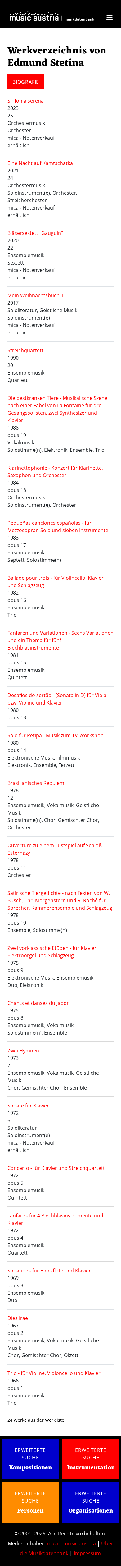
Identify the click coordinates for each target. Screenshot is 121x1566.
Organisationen (91, 1511)
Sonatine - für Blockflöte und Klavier (49, 1270)
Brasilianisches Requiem (35, 783)
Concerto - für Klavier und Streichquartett (56, 1168)
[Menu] (109, 18)
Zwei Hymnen (23, 1050)
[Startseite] (52, 17)
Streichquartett (25, 350)
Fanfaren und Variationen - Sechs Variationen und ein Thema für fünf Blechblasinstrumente (60, 640)
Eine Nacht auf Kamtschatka (40, 163)
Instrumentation (91, 1467)
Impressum (87, 1553)
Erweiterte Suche (30, 1454)
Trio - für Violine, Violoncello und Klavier (54, 1373)
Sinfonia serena (25, 100)
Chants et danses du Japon (38, 1003)
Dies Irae (17, 1318)
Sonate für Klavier (28, 1105)
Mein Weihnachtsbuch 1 (35, 295)
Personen (30, 1511)
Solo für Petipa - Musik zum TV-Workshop (55, 735)
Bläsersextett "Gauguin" (35, 233)
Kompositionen (30, 1468)
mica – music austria (71, 1543)
